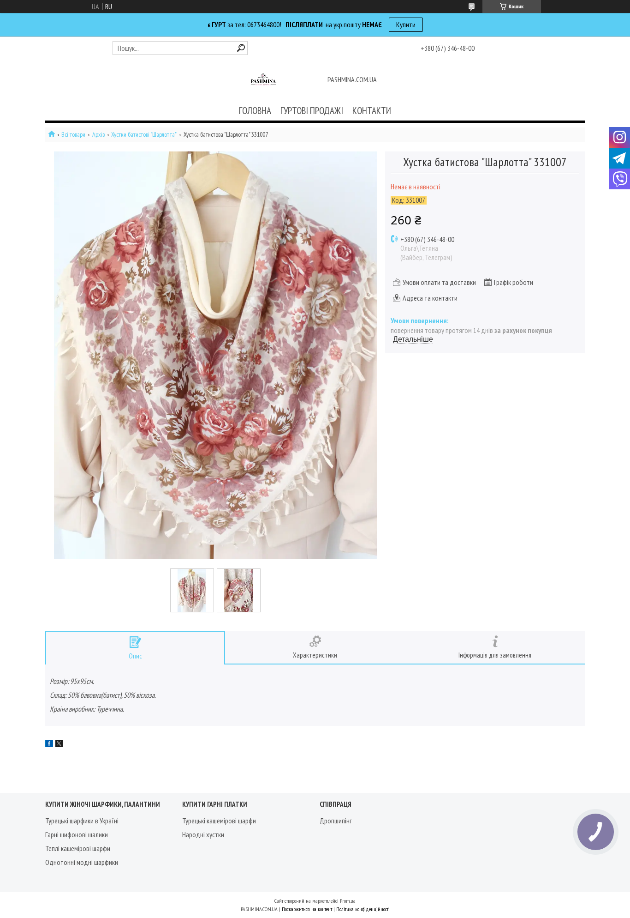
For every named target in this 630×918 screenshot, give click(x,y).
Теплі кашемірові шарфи (77, 848)
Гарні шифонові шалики (76, 834)
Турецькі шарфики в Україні (82, 820)
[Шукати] (241, 47)
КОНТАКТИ (371, 110)
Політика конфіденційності (363, 909)
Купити (406, 24)
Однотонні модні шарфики (81, 862)
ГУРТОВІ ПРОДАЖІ (311, 110)
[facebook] (49, 744)
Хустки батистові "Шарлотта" (144, 135)
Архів (98, 135)
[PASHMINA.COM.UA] (263, 80)
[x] (59, 744)
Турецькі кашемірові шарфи (219, 820)
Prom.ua (348, 900)
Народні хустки (203, 834)
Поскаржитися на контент (307, 909)
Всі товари (73, 135)
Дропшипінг (336, 820)
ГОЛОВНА (255, 110)
